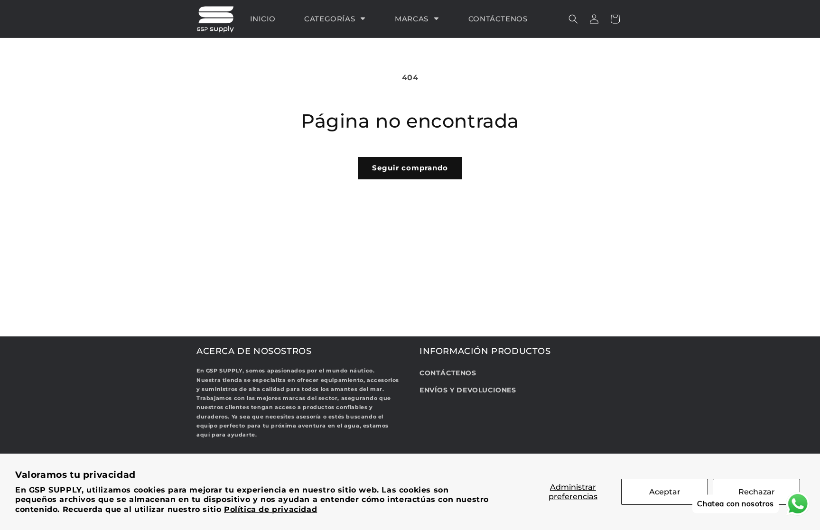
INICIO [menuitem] (263, 18)
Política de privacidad (270, 509)
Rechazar (756, 491)
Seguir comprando (410, 167)
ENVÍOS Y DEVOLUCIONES (467, 390)
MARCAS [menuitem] (412, 18)
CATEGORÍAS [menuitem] (329, 18)
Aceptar (664, 491)
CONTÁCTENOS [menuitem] (498, 18)
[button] (573, 19)
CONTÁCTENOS (447, 373)
